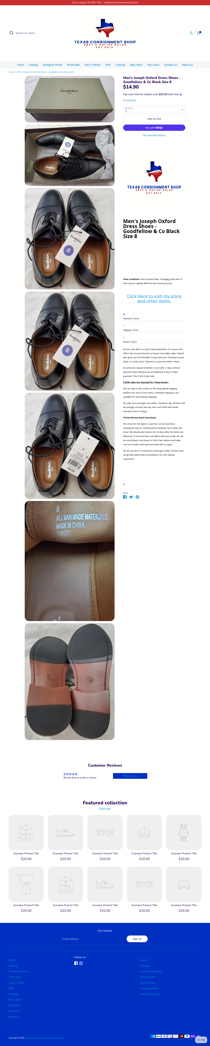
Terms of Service (149, 994)
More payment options (154, 135)
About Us (187, 64)
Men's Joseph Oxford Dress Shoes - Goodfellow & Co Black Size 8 (45, 72)
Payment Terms (131, 318)
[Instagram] (81, 963)
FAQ (108, 64)
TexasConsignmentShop (35, 1038)
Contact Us (170, 64)
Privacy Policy (148, 977)
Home (20, 64)
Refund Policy (148, 983)
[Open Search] (11, 33)
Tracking (120, 64)
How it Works (93, 64)
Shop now (105, 808)
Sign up (137, 938)
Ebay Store (136, 64)
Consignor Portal (52, 64)
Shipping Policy (149, 988)
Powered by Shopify (56, 1038)
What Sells (73, 64)
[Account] (191, 33)
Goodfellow (131, 100)
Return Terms (130, 341)
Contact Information (151, 971)
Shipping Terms (130, 330)
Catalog (33, 64)
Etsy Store (153, 64)
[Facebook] (76, 963)
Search (144, 960)
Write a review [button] (130, 775)
